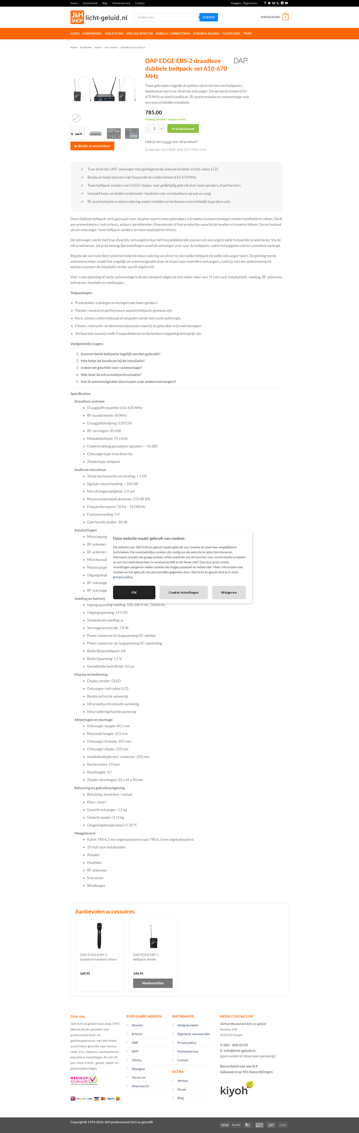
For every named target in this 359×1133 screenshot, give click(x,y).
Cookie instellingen (184, 592)
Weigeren (229, 592)
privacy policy (122, 577)
